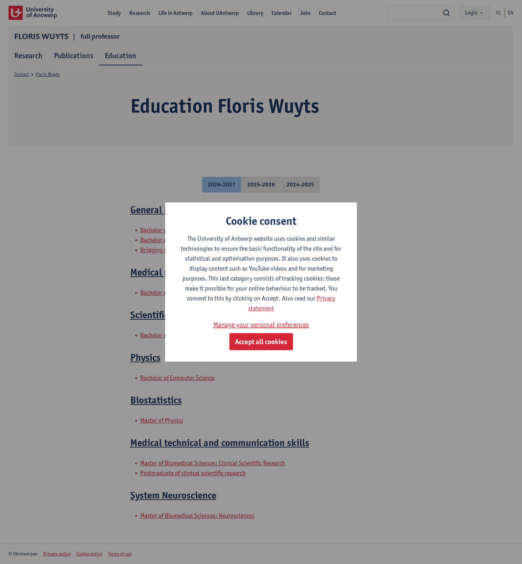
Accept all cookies (261, 341)
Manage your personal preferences (261, 324)
